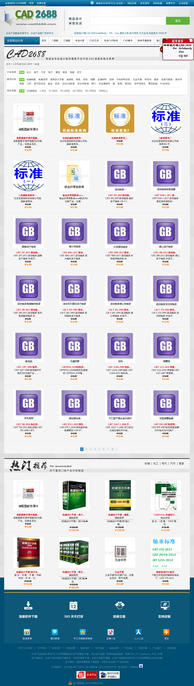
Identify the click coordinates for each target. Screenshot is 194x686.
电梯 (72, 72)
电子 (50, 72)
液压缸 (128, 83)
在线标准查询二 (119, 138)
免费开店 (170, 3)
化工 (29, 72)
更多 (181, 463)
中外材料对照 (123, 79)
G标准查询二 (165, 138)
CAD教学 (128, 40)
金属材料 (102, 79)
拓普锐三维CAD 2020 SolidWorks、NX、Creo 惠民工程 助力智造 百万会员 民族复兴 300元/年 (120, 33)
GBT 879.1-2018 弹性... (73, 424)
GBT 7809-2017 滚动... (119, 252)
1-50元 (43, 90)
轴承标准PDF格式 (165, 572)
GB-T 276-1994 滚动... (165, 309)
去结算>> (120, 3)
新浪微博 (27, 634)
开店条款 (128, 648)
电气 (36, 72)
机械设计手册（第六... (74, 514)
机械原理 (43, 79)
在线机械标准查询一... (74, 138)
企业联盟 (183, 3)
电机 (78, 79)
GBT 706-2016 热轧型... (27, 424)
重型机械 (152, 83)
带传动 (148, 79)
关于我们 (42, 648)
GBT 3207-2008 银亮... (28, 367)
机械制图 (31, 79)
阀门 (94, 83)
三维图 (66, 40)
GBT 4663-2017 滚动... (73, 252)
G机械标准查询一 (28, 195)
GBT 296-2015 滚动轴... (27, 309)
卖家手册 (142, 648)
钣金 (50, 83)
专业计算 (79, 40)
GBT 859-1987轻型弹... (165, 424)
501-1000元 (90, 90)
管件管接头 (140, 83)
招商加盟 (70, 648)
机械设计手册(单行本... (27, 572)
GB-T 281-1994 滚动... (119, 309)
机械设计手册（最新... (119, 514)
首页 (44, 40)
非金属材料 (104, 83)
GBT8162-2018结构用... (73, 367)
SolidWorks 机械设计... (165, 514)
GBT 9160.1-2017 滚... (165, 195)
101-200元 (65, 90)
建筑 (58, 72)
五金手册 (137, 79)
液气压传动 (39, 83)
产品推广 (157, 648)
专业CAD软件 (111, 40)
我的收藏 (157, 3)
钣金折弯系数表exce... (73, 195)
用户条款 (99, 648)
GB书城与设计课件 (22, 64)
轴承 (156, 79)
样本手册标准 (144, 40)
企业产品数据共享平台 (17, 33)
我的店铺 (131, 3)
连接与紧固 (167, 79)
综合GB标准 (68, 83)
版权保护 (85, 648)
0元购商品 (32, 90)
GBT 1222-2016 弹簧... (165, 367)
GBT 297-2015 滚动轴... (27, 252)
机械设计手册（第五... (74, 572)
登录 (31, 3)
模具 (65, 72)
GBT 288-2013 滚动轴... (165, 252)
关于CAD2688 (25, 648)
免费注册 (41, 3)
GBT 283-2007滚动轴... (119, 195)
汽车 (43, 72)
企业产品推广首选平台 (42, 33)
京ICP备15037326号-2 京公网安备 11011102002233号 (90, 667)
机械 (37, 64)
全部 (22, 79)
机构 (120, 83)
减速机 (69, 79)
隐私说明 (114, 648)
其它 (79, 72)
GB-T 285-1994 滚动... (73, 309)
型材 (111, 79)
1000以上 (103, 90)
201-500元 (77, 90)
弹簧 (22, 83)
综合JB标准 (83, 83)
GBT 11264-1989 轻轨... (119, 367)
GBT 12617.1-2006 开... (119, 424)
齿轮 (85, 79)
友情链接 (171, 648)
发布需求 (144, 3)
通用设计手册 (57, 79)
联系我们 (56, 648)
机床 (57, 83)
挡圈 (92, 79)
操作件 (178, 79)
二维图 (54, 40)
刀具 (29, 83)
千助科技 (133, 667)
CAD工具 (94, 40)
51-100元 (53, 90)
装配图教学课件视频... (28, 138)
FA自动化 (165, 83)
